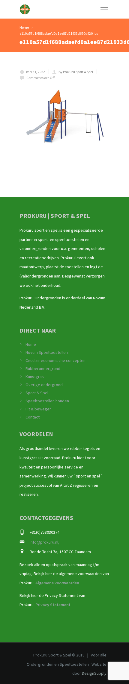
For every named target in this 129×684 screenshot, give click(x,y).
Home (31, 344)
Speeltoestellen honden (47, 401)
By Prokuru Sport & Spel (75, 71)
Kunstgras (35, 376)
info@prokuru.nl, (44, 542)
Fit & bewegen (39, 409)
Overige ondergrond (44, 384)
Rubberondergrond (43, 368)
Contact (33, 417)
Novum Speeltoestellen (47, 352)
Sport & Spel (37, 392)
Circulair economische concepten (56, 360)
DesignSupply (94, 673)
